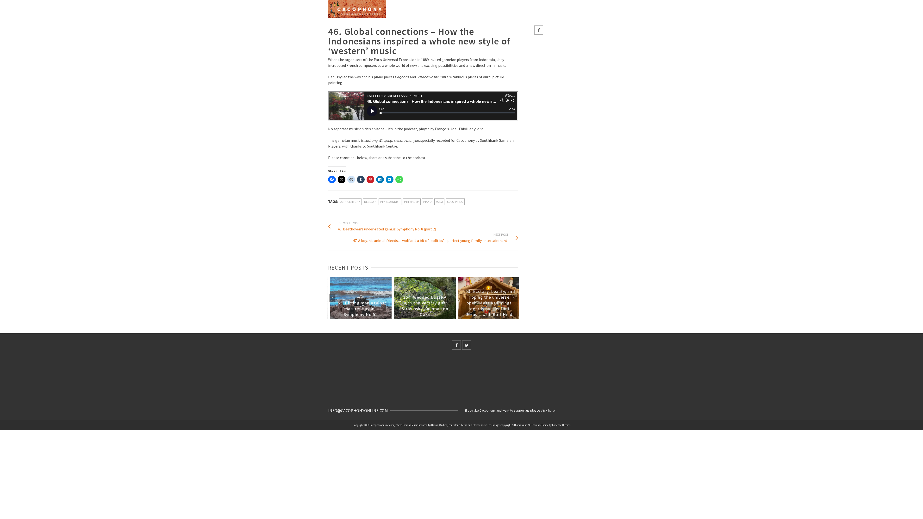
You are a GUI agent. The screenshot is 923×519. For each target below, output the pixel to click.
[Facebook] (538, 30)
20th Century (350, 202)
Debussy (370, 202)
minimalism (411, 202)
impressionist (390, 202)
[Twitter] (466, 345)
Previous (332, 298)
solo (439, 202)
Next (514, 298)
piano (427, 202)
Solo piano (455, 202)
